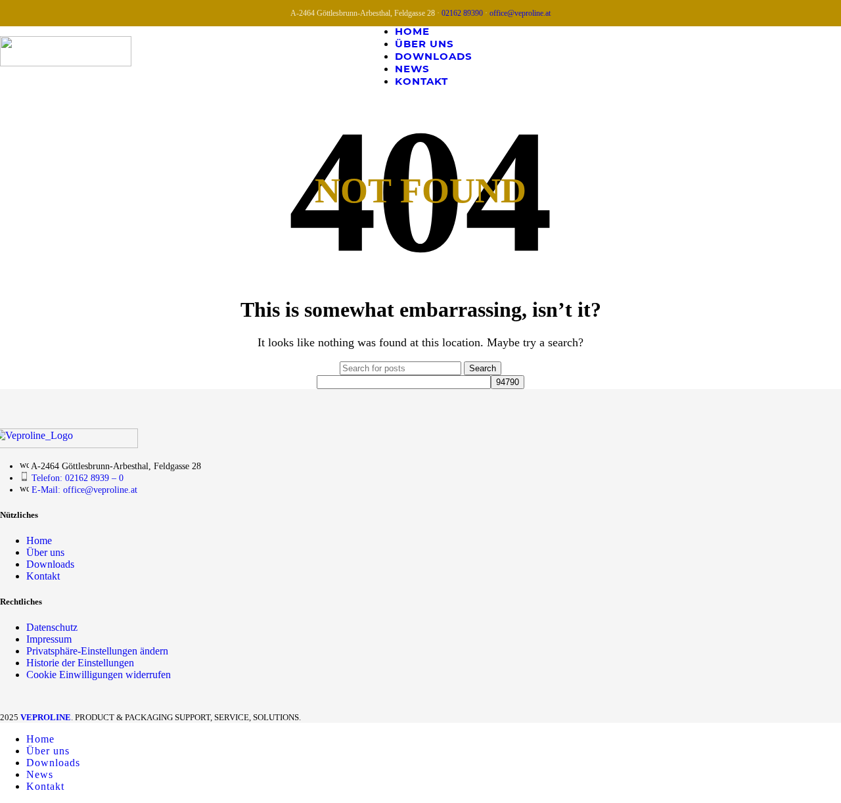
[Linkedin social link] (829, 55)
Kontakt (43, 576)
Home (39, 540)
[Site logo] (65, 62)
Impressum (49, 639)
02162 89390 (462, 13)
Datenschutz (52, 627)
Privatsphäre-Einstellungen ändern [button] (97, 650)
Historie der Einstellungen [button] (80, 662)
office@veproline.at (520, 13)
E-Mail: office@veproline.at (84, 490)
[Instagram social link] (804, 55)
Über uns (45, 552)
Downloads (50, 564)
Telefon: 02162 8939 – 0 (78, 478)
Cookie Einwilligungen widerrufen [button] (98, 674)
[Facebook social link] (779, 55)
